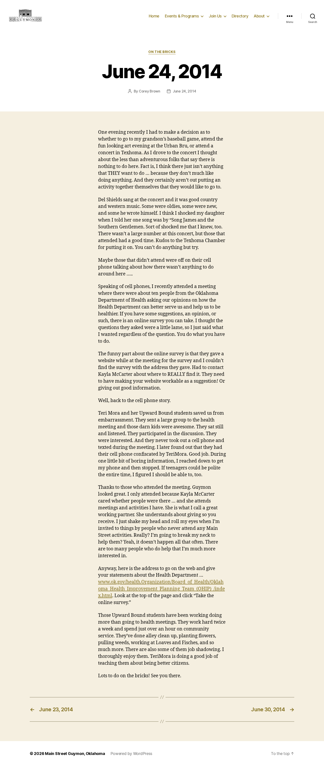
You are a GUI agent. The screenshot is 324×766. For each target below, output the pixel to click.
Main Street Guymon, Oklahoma (75, 753)
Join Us (215, 16)
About (259, 16)
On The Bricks (161, 52)
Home (154, 16)
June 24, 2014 (184, 91)
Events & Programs (182, 16)
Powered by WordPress (131, 753)
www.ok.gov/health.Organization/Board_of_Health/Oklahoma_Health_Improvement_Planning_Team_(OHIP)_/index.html (161, 589)
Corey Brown (149, 91)
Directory (240, 16)
